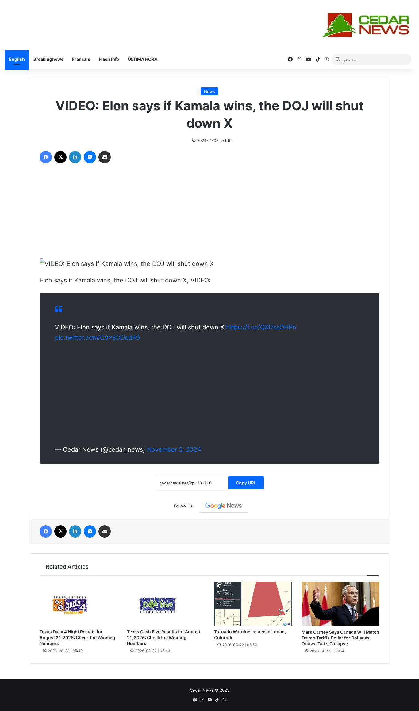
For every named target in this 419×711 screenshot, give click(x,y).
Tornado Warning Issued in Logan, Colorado (250, 634)
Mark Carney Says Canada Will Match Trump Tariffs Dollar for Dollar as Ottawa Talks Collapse (340, 637)
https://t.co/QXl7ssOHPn (261, 327)
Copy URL (246, 482)
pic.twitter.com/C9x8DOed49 (97, 337)
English (17, 59)
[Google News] (223, 506)
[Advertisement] (209, 212)
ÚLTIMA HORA (142, 59)
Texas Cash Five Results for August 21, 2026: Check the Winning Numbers (163, 637)
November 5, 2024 (174, 449)
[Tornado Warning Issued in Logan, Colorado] (253, 604)
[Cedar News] (368, 25)
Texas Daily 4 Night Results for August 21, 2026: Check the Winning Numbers (77, 637)
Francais (81, 59)
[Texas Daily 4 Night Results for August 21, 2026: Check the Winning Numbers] (79, 604)
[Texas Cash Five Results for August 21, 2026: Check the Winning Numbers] (166, 604)
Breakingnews (48, 59)
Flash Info (109, 59)
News (209, 91)
